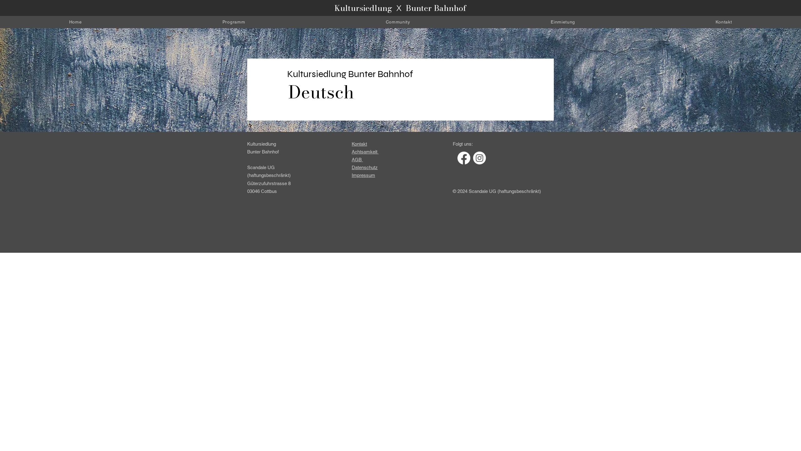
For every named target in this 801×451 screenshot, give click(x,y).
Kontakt (359, 144)
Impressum (363, 175)
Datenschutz (365, 167)
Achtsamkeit (364, 151)
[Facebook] (463, 158)
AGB (357, 159)
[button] (398, 22)
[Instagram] (479, 158)
